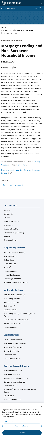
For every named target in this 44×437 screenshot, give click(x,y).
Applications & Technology (14, 252)
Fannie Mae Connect (12, 275)
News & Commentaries (13, 339)
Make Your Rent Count (12, 399)
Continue (22, 433)
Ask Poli (7, 267)
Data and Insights (11, 229)
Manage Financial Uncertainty (16, 378)
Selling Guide (9, 260)
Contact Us (8, 214)
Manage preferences (22, 426)
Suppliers (7, 236)
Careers (7, 217)
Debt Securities (10, 354)
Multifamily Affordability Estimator (18, 320)
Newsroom (8, 225)
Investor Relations (11, 221)
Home (3, 27)
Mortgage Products (11, 256)
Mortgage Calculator (12, 374)
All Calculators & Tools (13, 370)
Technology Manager (12, 278)
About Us (7, 210)
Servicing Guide (10, 264)
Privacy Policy (8, 421)
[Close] (41, 406)
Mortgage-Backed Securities (15, 343)
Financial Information (12, 323)
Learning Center (10, 271)
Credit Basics (9, 396)
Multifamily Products (12, 298)
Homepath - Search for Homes (16, 282)
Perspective (21, 165)
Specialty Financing (11, 302)
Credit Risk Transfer (12, 351)
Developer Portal (11, 240)
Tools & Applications (12, 358)
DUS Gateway (9, 306)
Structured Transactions (13, 347)
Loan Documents (10, 309)
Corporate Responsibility (14, 232)
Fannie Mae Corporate (12, 185)
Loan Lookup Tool (11, 385)
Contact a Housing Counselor (15, 382)
